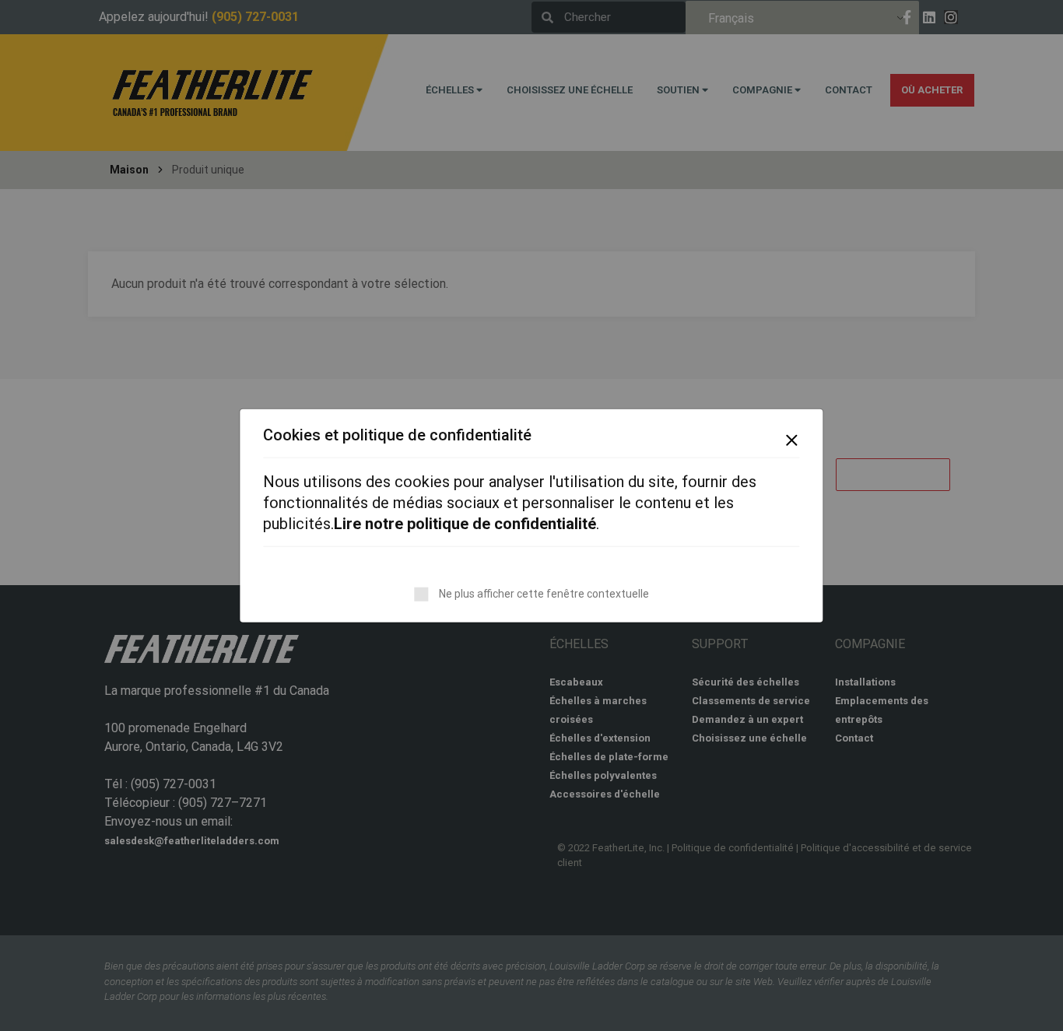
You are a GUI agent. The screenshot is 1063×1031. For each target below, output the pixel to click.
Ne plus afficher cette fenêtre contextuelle (544, 593)
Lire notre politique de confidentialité (465, 523)
